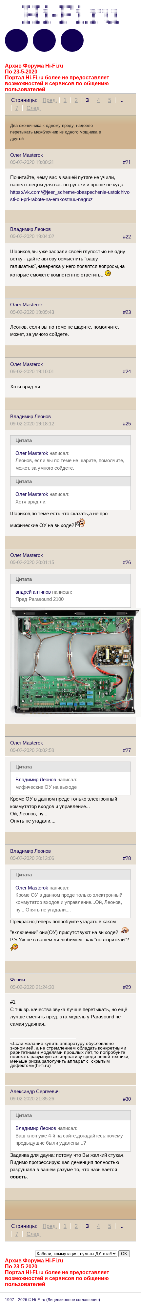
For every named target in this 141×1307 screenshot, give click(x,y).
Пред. (50, 100)
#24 (127, 371)
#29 (127, 987)
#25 (127, 423)
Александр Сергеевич (35, 1091)
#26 (127, 562)
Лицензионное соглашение (73, 1299)
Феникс (18, 979)
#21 (127, 162)
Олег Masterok (26, 155)
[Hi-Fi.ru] (70, 14)
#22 (127, 236)
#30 (127, 1098)
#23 (127, 312)
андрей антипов (33, 592)
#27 (127, 750)
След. (34, 108)
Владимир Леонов (30, 229)
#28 (127, 858)
